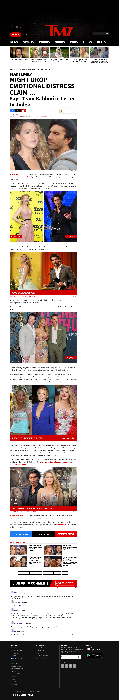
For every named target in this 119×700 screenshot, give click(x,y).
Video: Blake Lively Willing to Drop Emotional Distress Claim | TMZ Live (23, 296)
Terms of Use (15, 653)
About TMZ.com (15, 648)
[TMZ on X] (14, 27)
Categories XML (15, 674)
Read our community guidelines (56, 588)
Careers (38, 653)
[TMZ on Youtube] (17, 26)
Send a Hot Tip (40, 650)
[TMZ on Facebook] (11, 27)
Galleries (13, 676)
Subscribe (79, 657)
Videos (60, 42)
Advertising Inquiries (42, 655)
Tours (87, 42)
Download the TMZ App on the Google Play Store (94, 655)
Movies (57, 573)
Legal (65, 573)
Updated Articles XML (17, 669)
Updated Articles (16, 666)
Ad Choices (14, 655)
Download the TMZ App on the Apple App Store (94, 649)
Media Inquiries (40, 658)
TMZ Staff (14, 114)
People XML (14, 682)
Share (22, 534)
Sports (28, 42)
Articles (13, 661)
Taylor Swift (48, 573)
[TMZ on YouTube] (70, 666)
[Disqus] (43, 613)
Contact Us (39, 648)
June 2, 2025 (19, 117)
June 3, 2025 (41, 117)
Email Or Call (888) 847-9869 (31, 34)
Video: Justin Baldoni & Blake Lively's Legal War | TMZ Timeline (23, 511)
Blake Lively (23, 573)
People (13, 679)
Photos (44, 42)
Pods (74, 42)
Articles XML (14, 663)
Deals (101, 42)
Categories (14, 671)
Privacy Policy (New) (17, 650)
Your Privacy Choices (20, 658)
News (14, 42)
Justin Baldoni (35, 573)
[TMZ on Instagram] (20, 27)
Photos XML (14, 684)
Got (15, 34)
